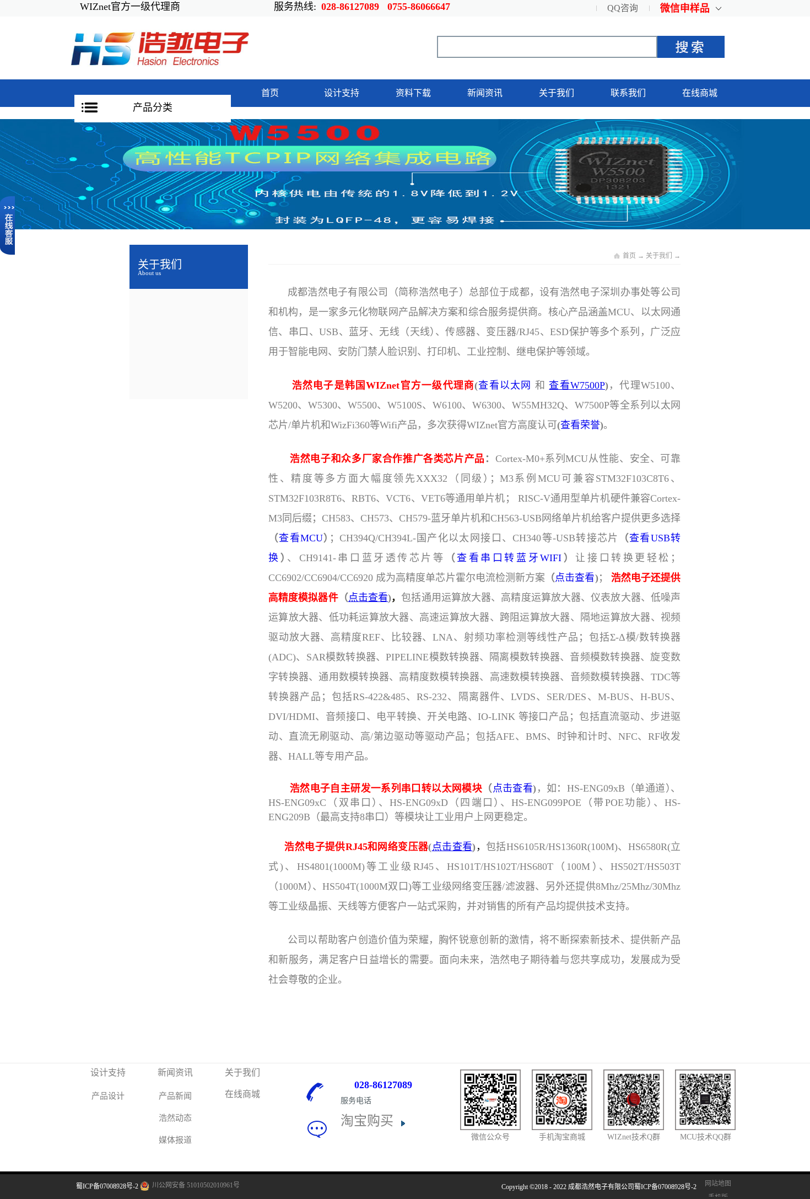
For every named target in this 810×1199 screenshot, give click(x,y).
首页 (270, 93)
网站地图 (716, 1183)
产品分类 (152, 107)
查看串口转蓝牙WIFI (509, 557)
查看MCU (301, 538)
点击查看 (575, 577)
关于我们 (659, 256)
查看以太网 (504, 385)
